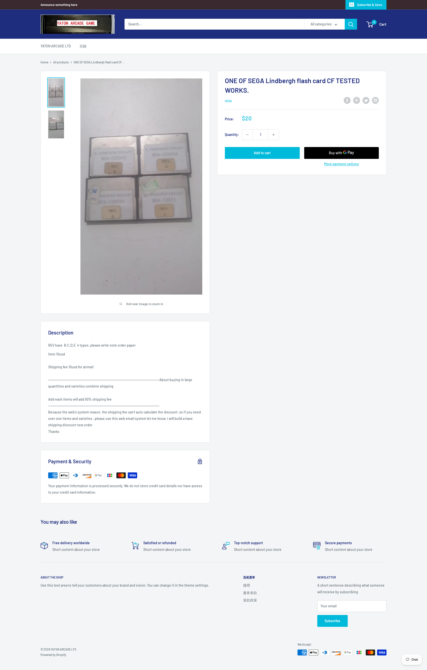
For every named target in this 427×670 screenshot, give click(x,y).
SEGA (228, 101)
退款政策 (250, 600)
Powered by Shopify (53, 654)
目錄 (83, 46)
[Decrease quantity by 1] (247, 135)
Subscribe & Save (369, 5)
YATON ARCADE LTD (56, 46)
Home (44, 62)
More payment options (341, 164)
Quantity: (232, 134)
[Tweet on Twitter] (366, 100)
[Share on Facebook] (347, 100)
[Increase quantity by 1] (273, 135)
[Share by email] (375, 100)
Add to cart (262, 153)
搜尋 (246, 585)
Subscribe (332, 621)
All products (61, 62)
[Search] (351, 24)
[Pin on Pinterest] (356, 100)
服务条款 (250, 593)
